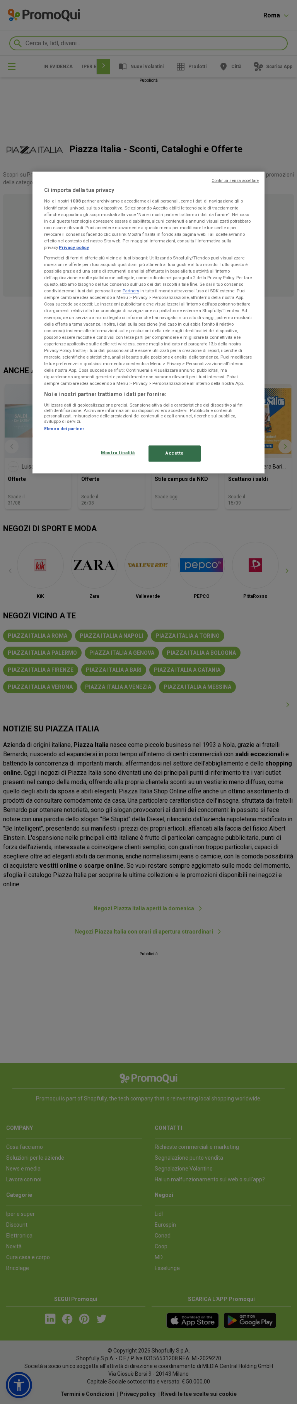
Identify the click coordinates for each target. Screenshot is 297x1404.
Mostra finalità (118, 453)
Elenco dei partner (64, 428)
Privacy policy (74, 247)
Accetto (175, 453)
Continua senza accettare (235, 180)
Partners (131, 291)
